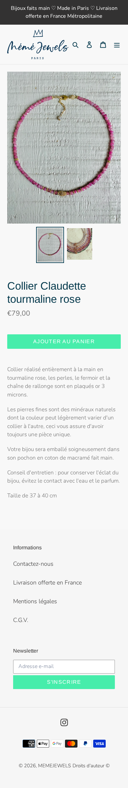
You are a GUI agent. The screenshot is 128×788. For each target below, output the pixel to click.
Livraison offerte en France (47, 582)
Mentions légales (35, 601)
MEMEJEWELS (54, 765)
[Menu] (117, 44)
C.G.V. (20, 620)
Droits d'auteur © (91, 765)
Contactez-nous (33, 564)
